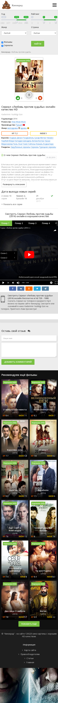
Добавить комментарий (18, 361)
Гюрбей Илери (7, 141)
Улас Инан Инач (19, 121)
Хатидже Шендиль (23, 141)
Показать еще (29, 624)
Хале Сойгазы (29, 144)
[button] (11, 204)
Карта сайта (30, 650)
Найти (37, 43)
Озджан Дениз (16, 137)
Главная (30, 662)
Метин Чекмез (46, 137)
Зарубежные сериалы (20, 147)
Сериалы (8, 45)
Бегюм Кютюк (38, 141)
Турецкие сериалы (47, 147)
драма (24, 128)
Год (3, 14)
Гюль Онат (18, 144)
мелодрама (12, 128)
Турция (19, 125)
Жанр (4, 27)
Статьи (30, 658)
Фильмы (8, 42)
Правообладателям (30, 654)
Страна (35, 27)
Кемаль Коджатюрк (45, 144)
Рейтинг (35, 14)
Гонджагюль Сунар (31, 137)
